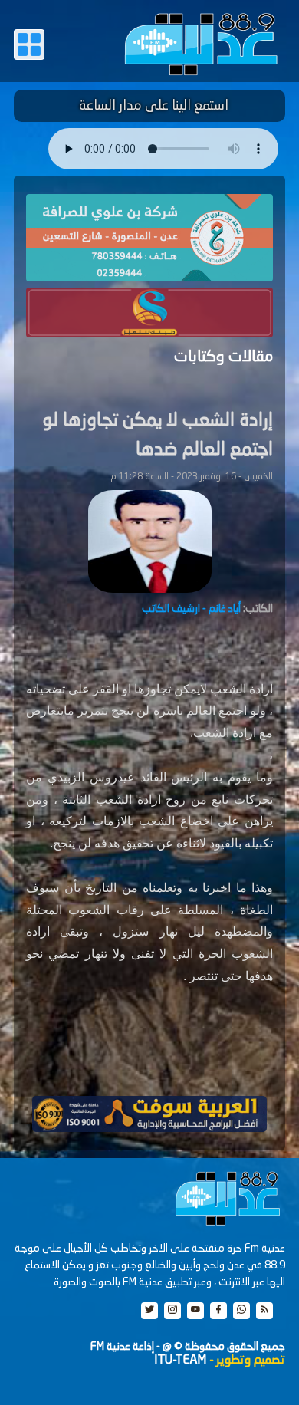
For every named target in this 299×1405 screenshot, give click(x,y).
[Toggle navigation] (29, 44)
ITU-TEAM (180, 1360)
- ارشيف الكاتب (191, 609)
